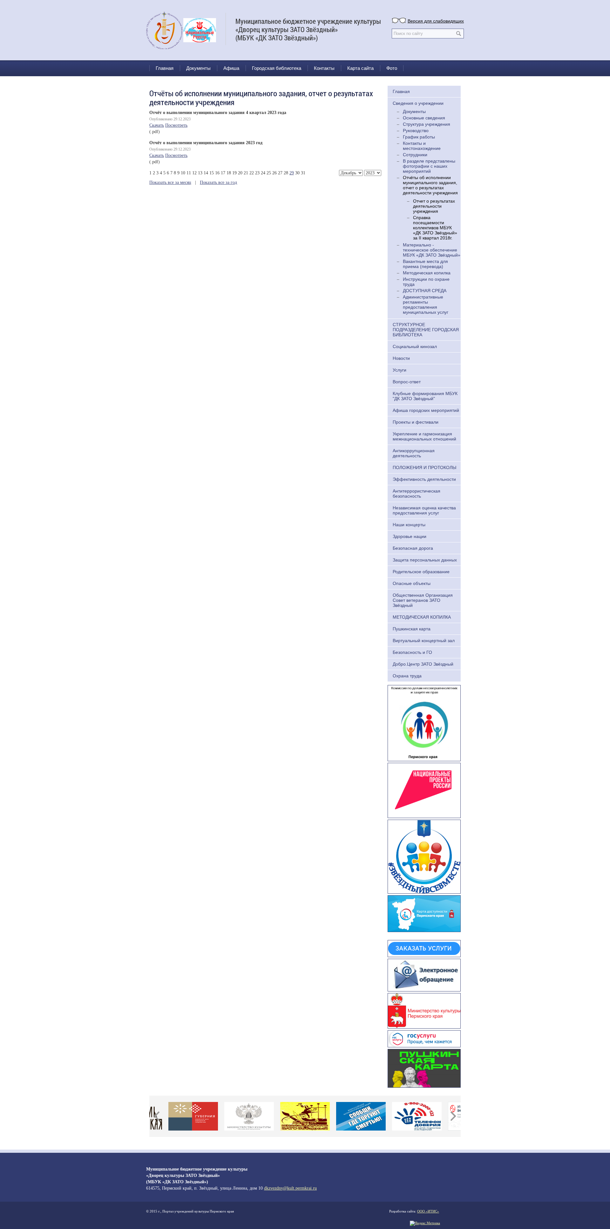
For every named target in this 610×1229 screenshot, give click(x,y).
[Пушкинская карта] (424, 1067)
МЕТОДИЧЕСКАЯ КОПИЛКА (422, 617)
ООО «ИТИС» (428, 1211)
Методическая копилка (427, 272)
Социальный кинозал (415, 346)
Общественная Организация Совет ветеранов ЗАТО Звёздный (423, 600)
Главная (164, 68)
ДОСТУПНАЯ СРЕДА (424, 290)
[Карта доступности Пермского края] (424, 913)
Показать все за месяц (170, 182)
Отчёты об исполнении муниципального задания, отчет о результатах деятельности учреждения (430, 185)
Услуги (399, 370)
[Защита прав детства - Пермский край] (424, 722)
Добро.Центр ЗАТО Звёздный (423, 664)
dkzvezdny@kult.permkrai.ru (290, 1188)
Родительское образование (421, 571)
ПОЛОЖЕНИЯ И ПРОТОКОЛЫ (424, 467)
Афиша (231, 68)
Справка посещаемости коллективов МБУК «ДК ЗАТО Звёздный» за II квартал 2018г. (435, 227)
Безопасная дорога (413, 548)
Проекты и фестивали (415, 422)
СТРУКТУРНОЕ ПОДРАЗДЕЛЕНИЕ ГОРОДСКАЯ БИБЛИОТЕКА (426, 329)
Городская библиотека (276, 68)
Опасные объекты (411, 583)
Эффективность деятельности (424, 479)
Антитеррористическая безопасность (416, 493)
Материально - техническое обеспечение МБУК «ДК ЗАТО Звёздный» (431, 250)
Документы (198, 68)
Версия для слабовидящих (436, 20)
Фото (391, 68)
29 (291, 173)
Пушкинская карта (411, 628)
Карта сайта (360, 68)
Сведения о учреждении (418, 103)
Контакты (324, 68)
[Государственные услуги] (424, 1038)
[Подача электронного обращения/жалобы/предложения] (424, 974)
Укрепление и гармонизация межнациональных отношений (424, 436)
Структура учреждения (426, 124)
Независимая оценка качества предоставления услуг (424, 510)
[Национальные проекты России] (424, 790)
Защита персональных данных (425, 559)
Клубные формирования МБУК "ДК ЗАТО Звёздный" (425, 396)
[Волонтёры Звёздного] (424, 856)
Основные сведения (424, 117)
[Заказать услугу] (424, 948)
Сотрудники (415, 154)
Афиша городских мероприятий (426, 410)
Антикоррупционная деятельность (414, 453)
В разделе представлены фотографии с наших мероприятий (429, 166)
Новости (401, 358)
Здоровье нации (409, 536)
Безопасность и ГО (412, 652)
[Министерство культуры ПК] (424, 1010)
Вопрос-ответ (407, 381)
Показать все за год (218, 182)
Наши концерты (409, 524)
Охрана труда (407, 675)
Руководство (416, 130)
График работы (419, 136)
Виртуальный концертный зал (424, 640)
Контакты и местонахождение (422, 146)
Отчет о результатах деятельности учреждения (434, 206)
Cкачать (156, 125)
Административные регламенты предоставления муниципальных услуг (425, 304)
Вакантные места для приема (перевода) (425, 264)
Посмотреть (176, 125)
